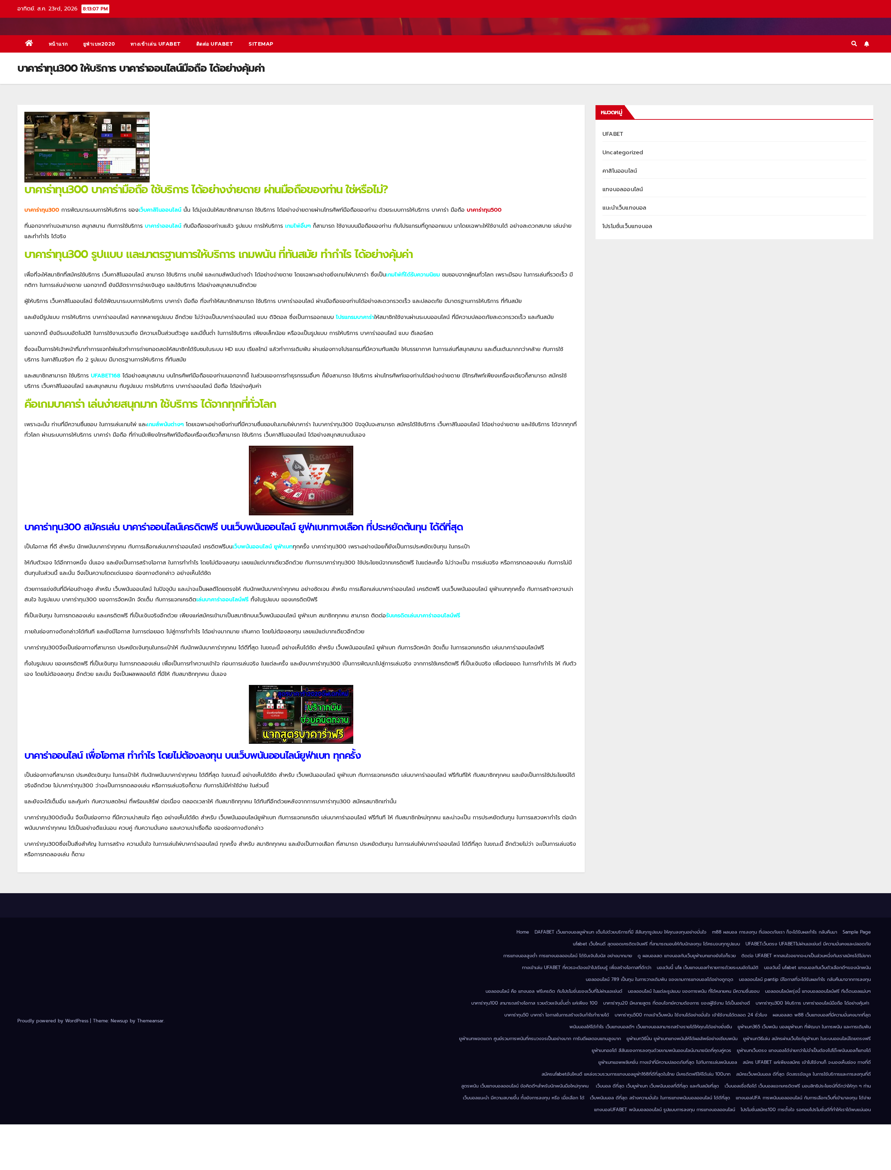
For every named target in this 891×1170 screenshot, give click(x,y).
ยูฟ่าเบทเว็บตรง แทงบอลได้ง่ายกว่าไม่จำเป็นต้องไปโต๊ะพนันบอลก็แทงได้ (804, 1050)
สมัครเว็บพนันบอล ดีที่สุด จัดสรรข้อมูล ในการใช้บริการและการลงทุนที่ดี (803, 1074)
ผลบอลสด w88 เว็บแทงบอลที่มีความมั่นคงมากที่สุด (822, 1015)
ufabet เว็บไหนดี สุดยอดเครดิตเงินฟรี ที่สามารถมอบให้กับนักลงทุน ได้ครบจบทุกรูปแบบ (656, 944)
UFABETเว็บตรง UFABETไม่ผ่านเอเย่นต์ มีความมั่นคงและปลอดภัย (808, 944)
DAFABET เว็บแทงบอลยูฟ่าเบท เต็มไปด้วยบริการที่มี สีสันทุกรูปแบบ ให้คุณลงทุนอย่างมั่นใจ (621, 932)
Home (523, 932)
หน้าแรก (58, 44)
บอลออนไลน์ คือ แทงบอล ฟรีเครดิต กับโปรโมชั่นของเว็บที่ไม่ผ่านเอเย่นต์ (554, 991)
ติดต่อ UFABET (215, 44)
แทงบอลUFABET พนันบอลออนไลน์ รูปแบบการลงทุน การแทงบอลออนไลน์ (664, 1109)
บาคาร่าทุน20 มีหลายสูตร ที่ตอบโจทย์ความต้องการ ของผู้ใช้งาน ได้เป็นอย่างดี (676, 1003)
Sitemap (261, 44)
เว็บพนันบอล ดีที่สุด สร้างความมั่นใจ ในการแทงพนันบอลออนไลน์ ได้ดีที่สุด (660, 1097)
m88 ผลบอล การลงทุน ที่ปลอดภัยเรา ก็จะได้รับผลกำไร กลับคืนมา (774, 932)
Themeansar (150, 1020)
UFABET (612, 134)
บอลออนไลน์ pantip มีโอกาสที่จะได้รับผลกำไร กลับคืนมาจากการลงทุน (805, 979)
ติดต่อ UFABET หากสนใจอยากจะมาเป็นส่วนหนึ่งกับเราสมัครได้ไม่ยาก (806, 955)
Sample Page (857, 932)
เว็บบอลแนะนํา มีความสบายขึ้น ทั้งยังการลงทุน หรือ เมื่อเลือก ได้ (523, 1097)
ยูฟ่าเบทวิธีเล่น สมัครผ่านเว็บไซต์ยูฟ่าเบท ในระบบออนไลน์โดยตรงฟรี (807, 1038)
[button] (854, 44)
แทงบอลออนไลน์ (622, 189)
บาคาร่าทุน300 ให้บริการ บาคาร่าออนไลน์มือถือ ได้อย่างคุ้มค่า (813, 1003)
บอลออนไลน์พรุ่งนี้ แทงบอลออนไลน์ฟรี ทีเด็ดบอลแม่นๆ (818, 991)
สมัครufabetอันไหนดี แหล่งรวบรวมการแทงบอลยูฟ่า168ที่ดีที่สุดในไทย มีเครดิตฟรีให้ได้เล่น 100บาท (636, 1074)
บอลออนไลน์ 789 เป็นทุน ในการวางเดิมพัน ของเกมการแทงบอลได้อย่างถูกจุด (659, 979)
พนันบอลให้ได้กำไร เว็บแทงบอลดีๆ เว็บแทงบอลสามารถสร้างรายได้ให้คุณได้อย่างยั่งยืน (650, 1026)
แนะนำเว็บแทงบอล (624, 208)
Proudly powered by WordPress (53, 1020)
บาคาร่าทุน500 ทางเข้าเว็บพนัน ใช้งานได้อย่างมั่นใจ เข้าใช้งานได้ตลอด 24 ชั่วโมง (691, 1015)
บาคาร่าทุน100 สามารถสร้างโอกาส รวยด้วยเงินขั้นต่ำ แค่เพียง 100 (534, 1003)
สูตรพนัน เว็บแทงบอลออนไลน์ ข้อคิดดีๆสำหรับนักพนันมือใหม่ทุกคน (525, 1086)
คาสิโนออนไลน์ (619, 171)
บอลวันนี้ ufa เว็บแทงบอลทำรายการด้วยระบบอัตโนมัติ (707, 967)
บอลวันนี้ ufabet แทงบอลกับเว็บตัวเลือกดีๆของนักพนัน (817, 967)
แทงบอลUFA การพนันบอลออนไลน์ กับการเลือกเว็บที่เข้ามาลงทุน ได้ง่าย (803, 1097)
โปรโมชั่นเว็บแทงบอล (627, 226)
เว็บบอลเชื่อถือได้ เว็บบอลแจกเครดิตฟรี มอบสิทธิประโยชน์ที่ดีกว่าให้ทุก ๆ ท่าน (798, 1086)
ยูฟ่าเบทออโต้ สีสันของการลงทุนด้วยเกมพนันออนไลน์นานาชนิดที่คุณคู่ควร (661, 1050)
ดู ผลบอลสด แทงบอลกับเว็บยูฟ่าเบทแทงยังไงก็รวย (687, 955)
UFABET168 (105, 376)
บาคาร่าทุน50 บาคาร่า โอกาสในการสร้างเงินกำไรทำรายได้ (556, 1015)
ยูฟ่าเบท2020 (99, 44)
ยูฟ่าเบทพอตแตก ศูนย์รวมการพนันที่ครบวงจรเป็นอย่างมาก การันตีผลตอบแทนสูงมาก (540, 1038)
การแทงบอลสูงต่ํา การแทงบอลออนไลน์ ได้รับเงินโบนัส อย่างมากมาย (567, 955)
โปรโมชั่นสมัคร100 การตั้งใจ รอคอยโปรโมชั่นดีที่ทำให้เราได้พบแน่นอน (806, 1109)
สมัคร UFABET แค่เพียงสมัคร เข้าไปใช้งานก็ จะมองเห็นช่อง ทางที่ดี (807, 1062)
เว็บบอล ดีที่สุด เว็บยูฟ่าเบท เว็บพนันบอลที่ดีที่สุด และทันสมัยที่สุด (657, 1086)
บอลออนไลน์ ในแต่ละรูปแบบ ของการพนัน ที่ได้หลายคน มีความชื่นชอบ (693, 991)
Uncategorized (623, 152)
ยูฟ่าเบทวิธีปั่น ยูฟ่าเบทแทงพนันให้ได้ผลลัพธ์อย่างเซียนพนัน (682, 1038)
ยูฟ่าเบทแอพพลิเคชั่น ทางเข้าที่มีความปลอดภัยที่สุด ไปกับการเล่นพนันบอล (667, 1062)
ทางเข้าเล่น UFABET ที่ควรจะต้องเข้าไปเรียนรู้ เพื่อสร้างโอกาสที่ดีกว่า (586, 967)
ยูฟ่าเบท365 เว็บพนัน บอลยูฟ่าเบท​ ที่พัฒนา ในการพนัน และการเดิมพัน (804, 1026)
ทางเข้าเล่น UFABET (156, 44)
